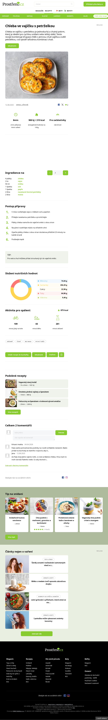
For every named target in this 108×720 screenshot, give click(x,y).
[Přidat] (50, 172)
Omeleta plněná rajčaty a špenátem (34, 392)
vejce (20, 181)
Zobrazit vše (37, 634)
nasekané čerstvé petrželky (29, 192)
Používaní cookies (91, 681)
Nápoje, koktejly (29, 17)
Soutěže (68, 671)
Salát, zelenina (85, 17)
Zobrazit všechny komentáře (16, 465)
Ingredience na (14, 172)
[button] (71, 4)
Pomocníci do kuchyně (14, 671)
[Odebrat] (65, 172)
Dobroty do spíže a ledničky (48, 596)
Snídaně (5, 16)
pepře (20, 189)
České (19, 341)
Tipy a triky (48, 559)
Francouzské (50, 674)
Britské (48, 668)
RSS (7, 682)
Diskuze (68, 668)
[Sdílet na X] (62, 105)
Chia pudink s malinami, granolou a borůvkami (41, 520)
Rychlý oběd (40, 341)
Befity (69, 11)
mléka (20, 184)
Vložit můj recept (100, 16)
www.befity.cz (69, 704)
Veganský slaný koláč (28, 382)
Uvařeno (52, 355)
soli (19, 186)
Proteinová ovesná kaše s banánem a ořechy (66, 520)
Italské (48, 676)
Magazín (39, 11)
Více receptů (13, 412)
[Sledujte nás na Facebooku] (63, 477)
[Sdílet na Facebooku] (59, 105)
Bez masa (28, 341)
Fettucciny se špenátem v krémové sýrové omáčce (39, 401)
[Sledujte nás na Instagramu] (66, 477)
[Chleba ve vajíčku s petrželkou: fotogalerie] (36, 75)
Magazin (68, 663)
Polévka (16, 16)
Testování (68, 674)
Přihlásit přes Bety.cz (94, 4)
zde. (74, 708)
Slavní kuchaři (11, 668)
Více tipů (11, 537)
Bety (60, 11)
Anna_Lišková (22, 105)
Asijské (48, 663)
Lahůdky (57, 16)
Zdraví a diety (48, 578)
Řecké (48, 682)
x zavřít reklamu (102, 718)
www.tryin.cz (51, 704)
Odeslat (61, 432)
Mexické (48, 679)
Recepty (48, 11)
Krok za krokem (11, 679)
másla (20, 194)
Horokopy (68, 666)
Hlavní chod (45, 17)
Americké (49, 666)
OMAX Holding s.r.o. (18, 711)
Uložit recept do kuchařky (18, 355)
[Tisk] (61, 354)
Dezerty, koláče (70, 17)
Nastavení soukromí (92, 683)
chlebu (21, 178)
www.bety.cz (59, 704)
